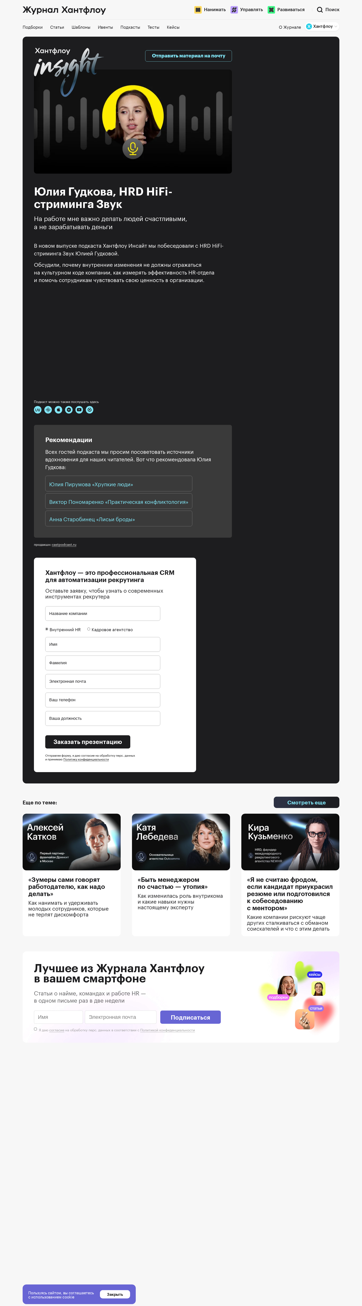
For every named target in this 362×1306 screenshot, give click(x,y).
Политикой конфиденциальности (167, 1029)
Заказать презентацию (88, 741)
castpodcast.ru (64, 543)
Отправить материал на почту (188, 55)
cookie (68, 1296)
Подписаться (190, 1017)
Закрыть (115, 1294)
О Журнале (290, 26)
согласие (56, 1029)
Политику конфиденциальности (86, 758)
